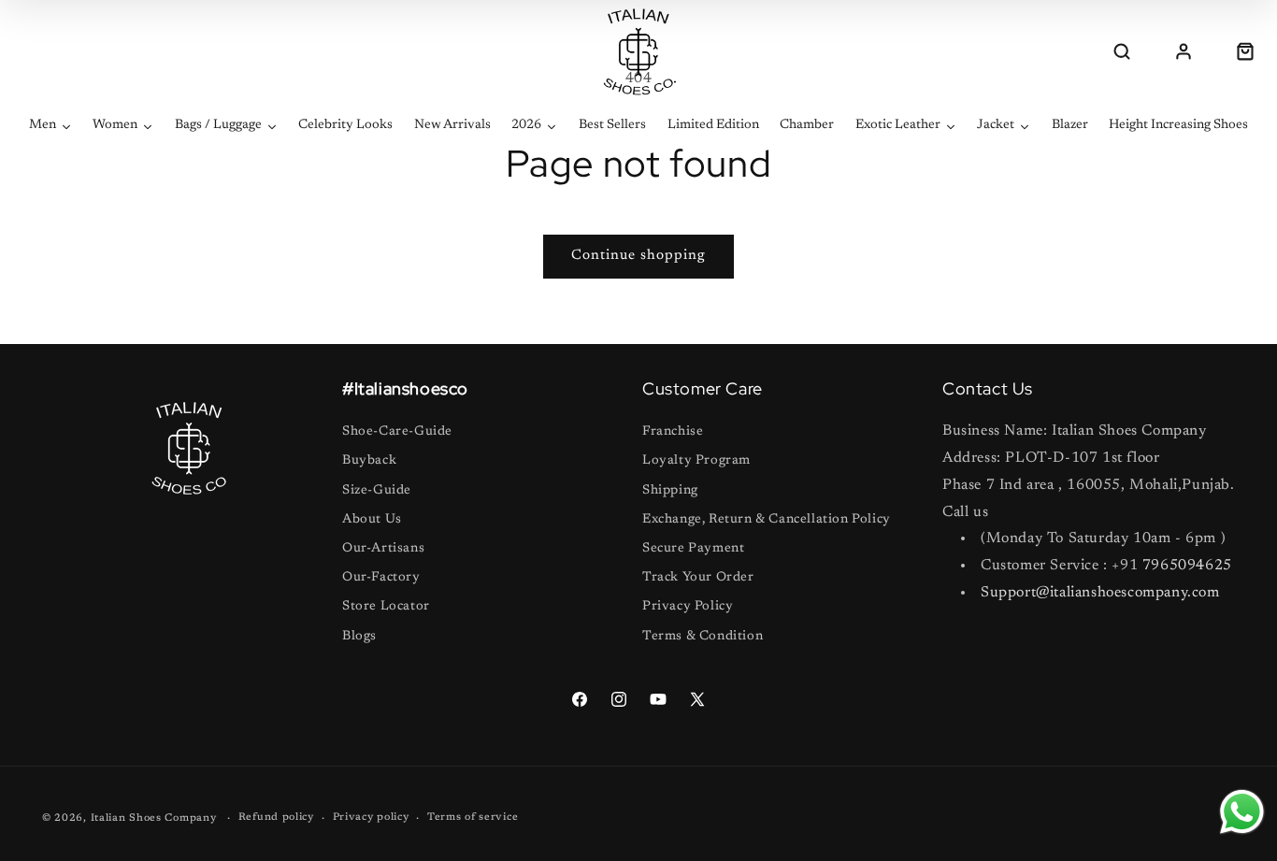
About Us (372, 519)
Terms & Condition (702, 636)
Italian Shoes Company (154, 818)
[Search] (1122, 51)
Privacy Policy (687, 606)
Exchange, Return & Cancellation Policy (766, 519)
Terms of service (472, 817)
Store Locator (386, 606)
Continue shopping (638, 256)
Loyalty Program (696, 460)
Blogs (359, 636)
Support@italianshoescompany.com (1100, 592)
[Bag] (1245, 51)
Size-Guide (376, 490)
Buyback (369, 460)
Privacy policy (371, 817)
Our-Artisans (383, 548)
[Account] (1183, 51)
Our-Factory (381, 577)
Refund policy (276, 817)
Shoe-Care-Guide (397, 431)
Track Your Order (698, 577)
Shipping (670, 490)
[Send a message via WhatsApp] (1242, 812)
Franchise (672, 431)
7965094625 (1187, 565)
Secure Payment (693, 548)
